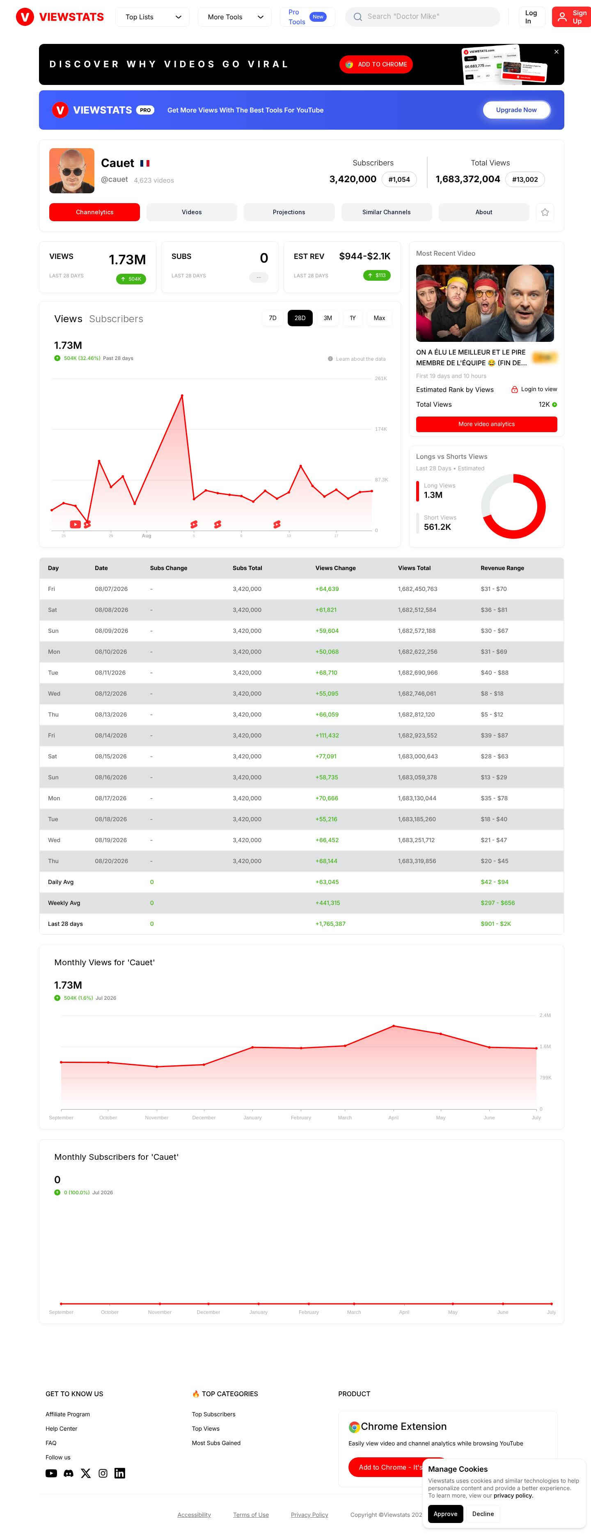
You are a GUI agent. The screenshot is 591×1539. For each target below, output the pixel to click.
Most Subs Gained (216, 1443)
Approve (446, 1513)
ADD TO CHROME (382, 64)
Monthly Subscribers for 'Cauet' (116, 1156)
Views (68, 319)
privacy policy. (514, 1495)
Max (379, 317)
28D (300, 317)
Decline (483, 1513)
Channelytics (95, 211)
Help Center (61, 1428)
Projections (289, 211)
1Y (353, 317)
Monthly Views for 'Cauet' (104, 961)
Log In (531, 17)
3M (328, 317)
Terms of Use (251, 1515)
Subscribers (116, 319)
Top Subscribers (214, 1414)
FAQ (51, 1443)
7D (273, 317)
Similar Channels (386, 211)
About (484, 211)
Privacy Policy (309, 1515)
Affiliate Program (68, 1414)
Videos (192, 211)
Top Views (206, 1428)
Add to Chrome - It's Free (399, 1467)
